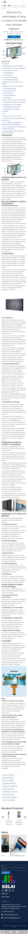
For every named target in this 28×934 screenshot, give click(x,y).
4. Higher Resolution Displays (11, 109)
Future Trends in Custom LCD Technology (14, 100)
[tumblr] (13, 890)
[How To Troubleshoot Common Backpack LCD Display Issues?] (18, 852)
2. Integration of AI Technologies (12, 104)
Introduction (5, 64)
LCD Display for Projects (9, 783)
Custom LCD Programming (9, 786)
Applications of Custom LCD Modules (12, 86)
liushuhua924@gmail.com (12, 918)
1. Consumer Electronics (9, 88)
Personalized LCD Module (9, 797)
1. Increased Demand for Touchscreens (14, 102)
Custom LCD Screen (8, 794)
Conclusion (5, 111)
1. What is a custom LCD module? (12, 116)
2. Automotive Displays (9, 91)
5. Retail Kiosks (7, 98)
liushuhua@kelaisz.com (11, 915)
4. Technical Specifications (10, 77)
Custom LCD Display (8, 780)
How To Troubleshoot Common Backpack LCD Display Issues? (16, 855)
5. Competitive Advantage (10, 80)
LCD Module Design (7, 778)
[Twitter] (9, 890)
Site (20, 34)
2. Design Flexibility (8, 73)
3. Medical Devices (8, 93)
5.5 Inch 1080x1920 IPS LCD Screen (9, 822)
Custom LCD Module (8, 775)
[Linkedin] (6, 890)
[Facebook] (2, 890)
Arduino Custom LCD (8, 789)
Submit (6, 872)
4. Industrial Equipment (9, 95)
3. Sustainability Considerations (11, 107)
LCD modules (13, 155)
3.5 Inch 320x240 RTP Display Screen (19, 814)
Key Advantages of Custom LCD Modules (13, 68)
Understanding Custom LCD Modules (12, 66)
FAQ (3, 114)
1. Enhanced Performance (10, 70)
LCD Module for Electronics (10, 792)
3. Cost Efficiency (8, 75)
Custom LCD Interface (8, 800)
